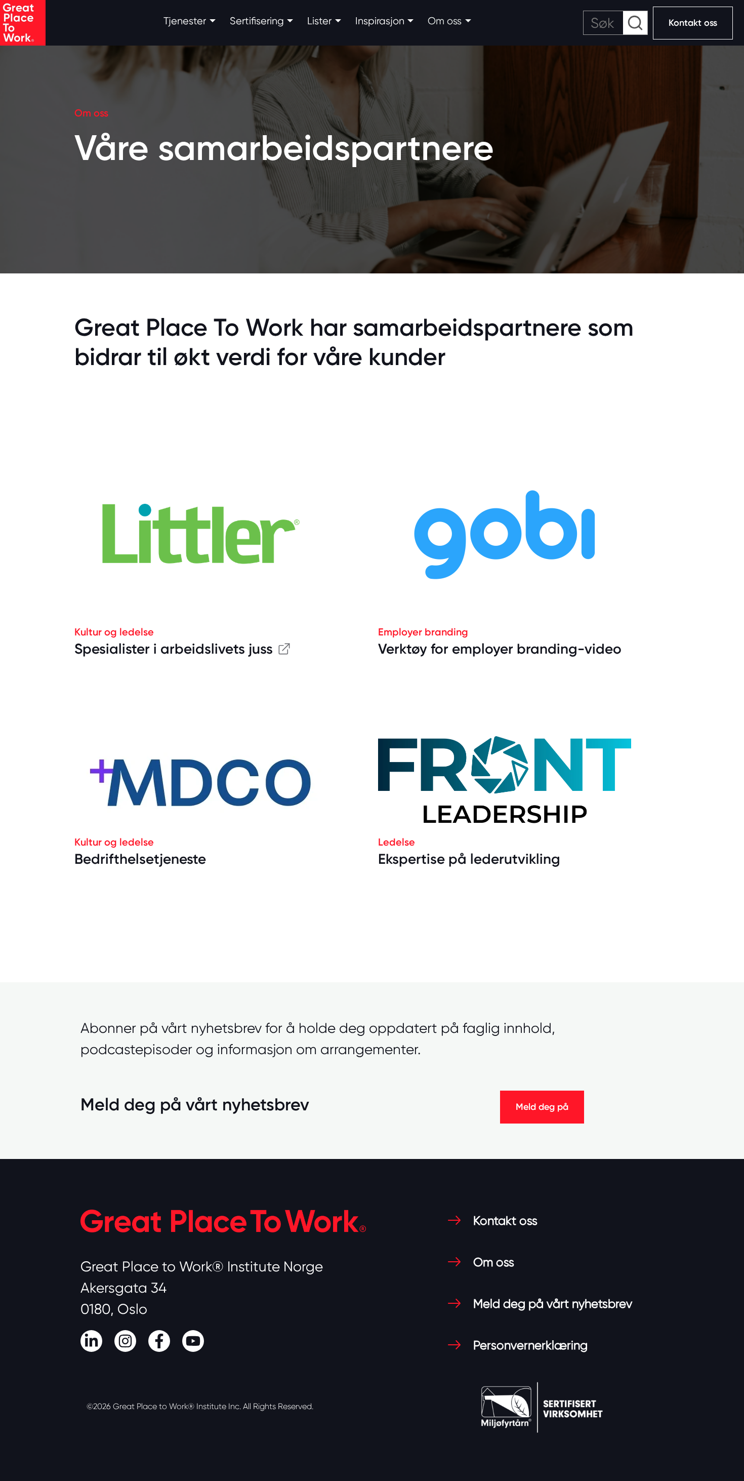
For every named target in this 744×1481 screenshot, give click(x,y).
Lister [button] (319, 21)
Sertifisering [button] (257, 21)
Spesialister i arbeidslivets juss (173, 649)
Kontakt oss (693, 22)
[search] (615, 22)
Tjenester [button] (184, 21)
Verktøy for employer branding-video (500, 649)
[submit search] (635, 22)
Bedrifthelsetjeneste (140, 859)
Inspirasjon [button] (379, 21)
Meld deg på (542, 1106)
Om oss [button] (445, 21)
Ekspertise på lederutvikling (469, 859)
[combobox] (615, 22)
